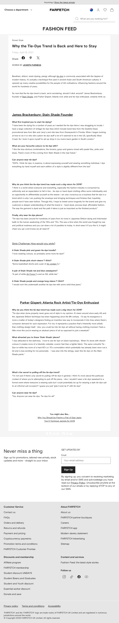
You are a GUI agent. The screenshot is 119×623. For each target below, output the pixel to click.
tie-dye (60, 76)
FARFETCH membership (16, 568)
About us (65, 512)
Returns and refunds (14, 528)
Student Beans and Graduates (19, 578)
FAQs (7, 517)
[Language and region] (91, 10)
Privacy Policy (78, 483)
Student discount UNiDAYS (18, 573)
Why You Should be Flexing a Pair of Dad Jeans (59, 418)
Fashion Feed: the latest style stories (80, 562)
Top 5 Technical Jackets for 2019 (59, 421)
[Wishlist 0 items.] (105, 10)
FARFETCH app (69, 528)
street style (17, 40)
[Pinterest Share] (31, 58)
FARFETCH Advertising (73, 538)
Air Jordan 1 (52, 264)
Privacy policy (11, 606)
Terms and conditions (33, 606)
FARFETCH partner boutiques (76, 517)
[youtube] (86, 576)
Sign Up (68, 470)
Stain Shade (27, 97)
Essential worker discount (17, 589)
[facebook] (79, 576)
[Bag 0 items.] (111, 10)
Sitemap (65, 544)
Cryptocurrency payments (17, 538)
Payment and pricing (14, 533)
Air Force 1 (31, 274)
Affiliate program (12, 562)
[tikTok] (71, 576)
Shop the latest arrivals (64, 2)
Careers (65, 523)
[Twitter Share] (38, 58)
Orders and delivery (14, 523)
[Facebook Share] (23, 58)
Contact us (9, 512)
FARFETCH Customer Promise (19, 549)
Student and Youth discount (18, 583)
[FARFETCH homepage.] (59, 10)
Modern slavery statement (74, 533)
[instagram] (64, 576)
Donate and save (12, 594)
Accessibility (54, 606)
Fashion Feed (60, 29)
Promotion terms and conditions (20, 544)
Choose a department (16, 10)
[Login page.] (98, 10)
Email (63, 455)
